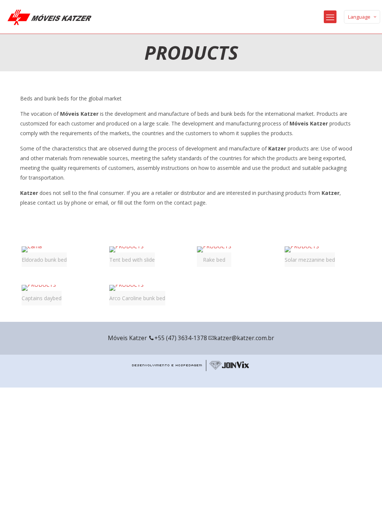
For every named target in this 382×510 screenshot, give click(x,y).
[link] (44, 256)
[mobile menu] (330, 16)
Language (359, 16)
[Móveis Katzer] (49, 17)
